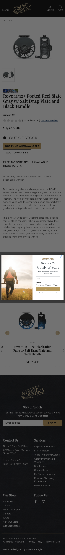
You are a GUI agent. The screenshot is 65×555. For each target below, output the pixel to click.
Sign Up (48, 289)
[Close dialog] (61, 257)
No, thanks (48, 297)
